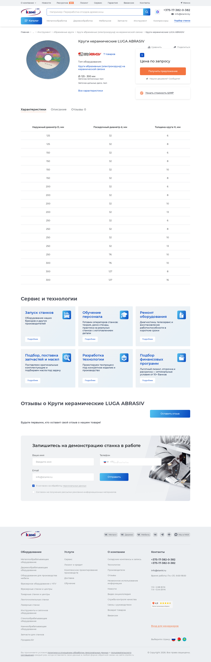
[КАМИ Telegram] (162, 534)
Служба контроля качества (122, 599)
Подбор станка (182, 20)
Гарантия (113, 3)
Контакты (145, 3)
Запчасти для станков (32, 634)
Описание (59, 109)
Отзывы (78, 109)
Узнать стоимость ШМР (159, 93)
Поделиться (183, 47)
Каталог (34, 20)
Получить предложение (163, 71)
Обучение (69, 583)
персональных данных (74, 485)
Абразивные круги (64, 32)
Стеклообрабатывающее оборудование (34, 619)
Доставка (69, 578)
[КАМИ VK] (155, 534)
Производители (116, 570)
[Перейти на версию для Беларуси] (179, 639)
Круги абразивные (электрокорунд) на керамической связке (110, 32)
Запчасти (122, 21)
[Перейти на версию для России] (173, 639)
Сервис (98, 3)
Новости (46, 3)
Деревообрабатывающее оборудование (34, 569)
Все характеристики (90, 90)
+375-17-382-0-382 (176, 10)
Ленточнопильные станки (35, 599)
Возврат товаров (117, 610)
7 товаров (109, 54)
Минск (186, 3)
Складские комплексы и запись (124, 559)
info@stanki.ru (158, 570)
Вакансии (129, 3)
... (33, 32)
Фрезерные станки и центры (36, 589)
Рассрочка (62, 3)
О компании (27, 3)
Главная (25, 32)
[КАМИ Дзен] (169, 534)
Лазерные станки (30, 605)
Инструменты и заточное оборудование (34, 611)
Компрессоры (160, 21)
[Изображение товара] (48, 60)
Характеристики (33, 109)
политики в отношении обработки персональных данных (78, 652)
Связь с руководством (119, 604)
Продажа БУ (27, 640)
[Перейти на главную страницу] (31, 534)
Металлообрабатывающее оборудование (35, 560)
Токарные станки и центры (35, 594)
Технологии (114, 564)
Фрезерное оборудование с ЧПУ (38, 583)
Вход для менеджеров (165, 626)
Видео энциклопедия (119, 594)
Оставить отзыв (170, 413)
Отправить (114, 477)
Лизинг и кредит (73, 564)
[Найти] (146, 11)
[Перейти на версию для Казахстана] (184, 639)
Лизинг (84, 3)
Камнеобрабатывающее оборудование (34, 627)
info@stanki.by (182, 14)
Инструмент (44, 32)
